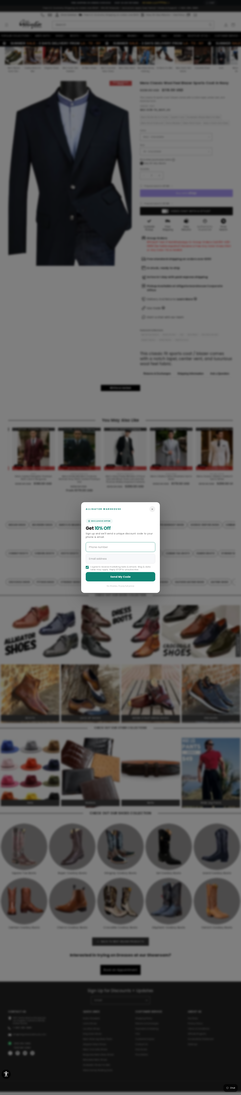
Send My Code (120, 576)
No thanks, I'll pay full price (120, 585)
